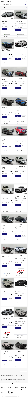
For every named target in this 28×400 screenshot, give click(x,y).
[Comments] (12, 26)
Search (25, 4)
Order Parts (10, 393)
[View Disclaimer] (8, 27)
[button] (13, 14)
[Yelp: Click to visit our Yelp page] (24, 389)
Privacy (11, 396)
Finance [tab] (10, 29)
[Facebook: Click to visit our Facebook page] (22, 389)
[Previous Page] (20, 371)
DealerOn (7, 396)
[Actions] (12, 21)
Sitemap (9, 396)
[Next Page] (22, 371)
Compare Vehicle (5, 36)
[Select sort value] (26, 7)
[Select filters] (25, 7)
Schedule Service (10, 392)
